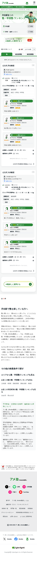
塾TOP (3, 9)
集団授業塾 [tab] (30, 54)
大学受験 (29, 487)
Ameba (9, 539)
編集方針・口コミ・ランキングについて (17, 504)
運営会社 (5, 516)
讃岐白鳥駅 (23, 383)
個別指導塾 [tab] (18, 54)
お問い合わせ (14, 516)
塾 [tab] (7, 54)
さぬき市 (3, 395)
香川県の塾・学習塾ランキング (27, 9)
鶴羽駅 (9, 383)
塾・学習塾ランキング (12, 9)
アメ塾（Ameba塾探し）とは (20, 500)
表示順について (7, 49)
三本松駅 (3, 383)
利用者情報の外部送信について (24, 512)
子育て (15, 492)
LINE (18, 487)
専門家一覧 (13, 508)
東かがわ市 (11, 395)
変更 (31, 26)
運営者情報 (22, 508)
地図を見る (9, 74)
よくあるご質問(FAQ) (26, 516)
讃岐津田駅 (16, 383)
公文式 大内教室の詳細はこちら (22, 271)
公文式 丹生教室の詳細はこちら (22, 164)
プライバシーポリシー (7, 512)
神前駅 (30, 383)
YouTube (26, 492)
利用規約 (30, 508)
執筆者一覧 (5, 508)
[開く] (33, 86)
